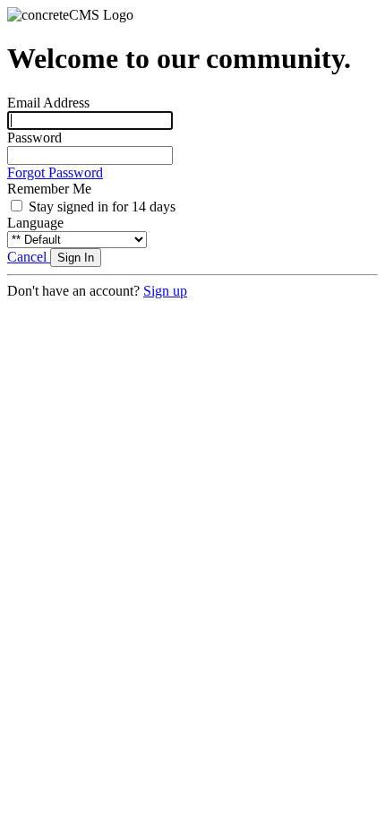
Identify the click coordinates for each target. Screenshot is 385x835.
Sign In (75, 257)
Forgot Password (55, 172)
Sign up (165, 290)
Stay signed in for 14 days (102, 206)
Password (34, 137)
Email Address (48, 102)
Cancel (28, 256)
